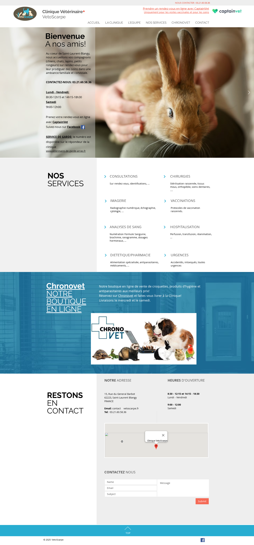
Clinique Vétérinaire (63, 11)
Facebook (73, 127)
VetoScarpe (54, 16)
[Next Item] (249, 92)
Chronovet (125, 296)
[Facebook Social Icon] (83, 127)
